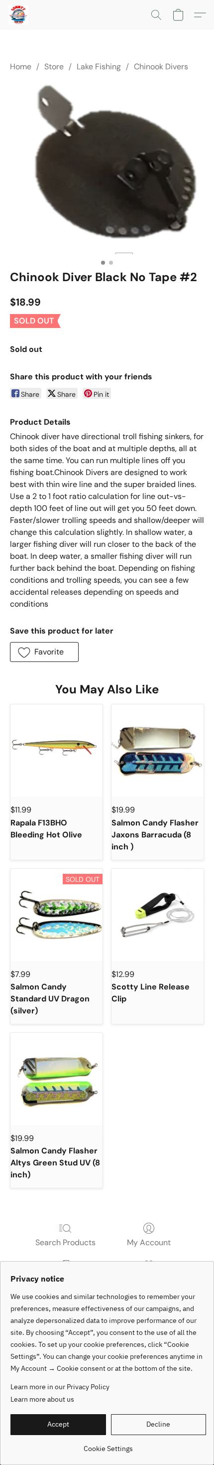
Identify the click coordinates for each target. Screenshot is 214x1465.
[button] (19, 15)
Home (20, 66)
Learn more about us (42, 1399)
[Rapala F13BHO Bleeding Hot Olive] (56, 750)
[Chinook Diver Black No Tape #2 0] (107, 168)
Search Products (65, 1242)
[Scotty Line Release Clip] (157, 915)
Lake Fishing (99, 66)
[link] (108, 1445)
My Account (149, 1242)
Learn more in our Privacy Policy (59, 1386)
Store (54, 66)
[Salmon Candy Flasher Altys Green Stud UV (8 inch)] (56, 1079)
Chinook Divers (161, 66)
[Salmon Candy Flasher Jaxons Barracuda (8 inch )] (157, 750)
